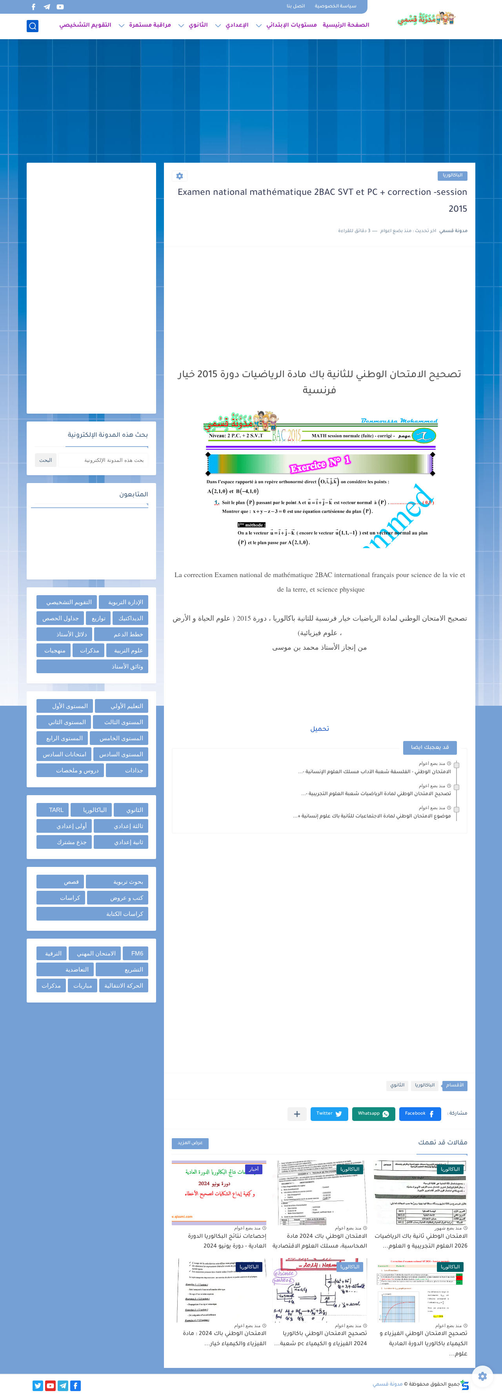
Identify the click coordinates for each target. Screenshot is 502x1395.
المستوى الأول (70, 706)
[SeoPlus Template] (464, 1385)
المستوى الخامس (121, 738)
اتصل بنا (296, 6)
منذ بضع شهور (448, 1228)
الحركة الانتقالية (123, 985)
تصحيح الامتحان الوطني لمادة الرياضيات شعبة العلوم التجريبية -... (376, 794)
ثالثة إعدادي (128, 826)
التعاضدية (77, 969)
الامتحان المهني (96, 953)
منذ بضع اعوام (432, 763)
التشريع (134, 969)
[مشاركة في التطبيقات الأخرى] (297, 1114)
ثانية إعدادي (128, 842)
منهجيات (54, 650)
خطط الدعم (128, 634)
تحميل (319, 729)
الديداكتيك (130, 618)
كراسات (70, 897)
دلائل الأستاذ (71, 634)
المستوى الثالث (123, 722)
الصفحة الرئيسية (346, 26)
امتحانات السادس (64, 754)
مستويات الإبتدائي (291, 26)
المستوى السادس (121, 754)
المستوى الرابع (64, 738)
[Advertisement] (251, 102)
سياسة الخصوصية (335, 6)
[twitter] (38, 1385)
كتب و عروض (126, 897)
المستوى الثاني (67, 722)
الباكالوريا (452, 175)
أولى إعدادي (71, 826)
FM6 (137, 953)
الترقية (53, 953)
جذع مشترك (72, 842)
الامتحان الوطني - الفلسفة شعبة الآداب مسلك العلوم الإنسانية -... (374, 772)
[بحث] (32, 26)
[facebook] (33, 7)
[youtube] (60, 7)
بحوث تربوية (128, 881)
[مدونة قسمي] (426, 18)
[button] (420, 1114)
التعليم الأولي (127, 706)
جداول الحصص (60, 618)
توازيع (98, 618)
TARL (56, 809)
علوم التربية (128, 650)
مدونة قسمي (388, 1385)
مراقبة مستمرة (150, 26)
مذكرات (89, 650)
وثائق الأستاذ (127, 666)
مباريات (82, 985)
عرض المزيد (190, 1143)
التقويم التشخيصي (85, 26)
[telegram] (46, 7)
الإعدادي (237, 26)
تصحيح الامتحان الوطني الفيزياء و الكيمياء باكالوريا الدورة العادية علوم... (423, 1344)
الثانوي (198, 26)
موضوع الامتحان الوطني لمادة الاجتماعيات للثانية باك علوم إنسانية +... (372, 816)
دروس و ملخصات (77, 770)
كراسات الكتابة (124, 913)
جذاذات (134, 770)
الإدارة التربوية (125, 602)
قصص (71, 881)
